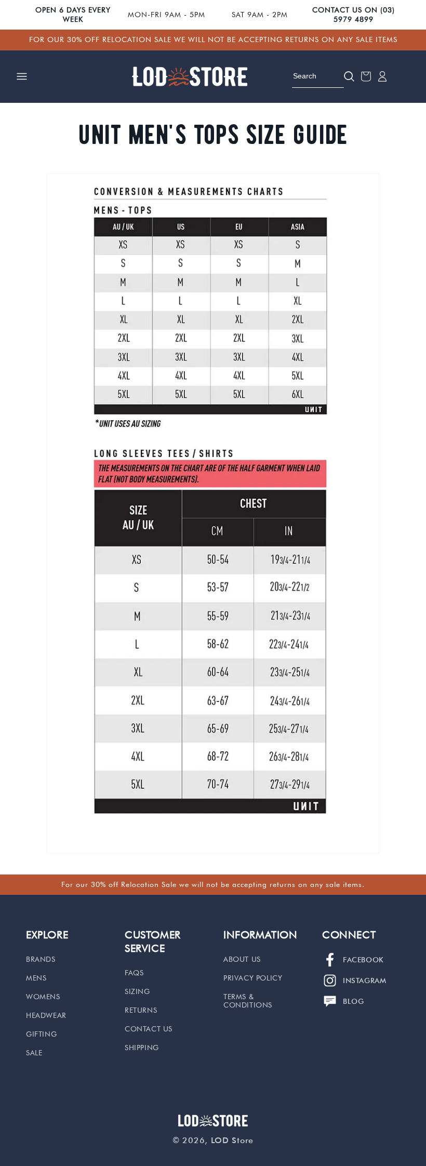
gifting (41, 1034)
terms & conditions (247, 1000)
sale (34, 1053)
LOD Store (232, 1140)
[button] (21, 76)
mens (36, 978)
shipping (142, 1047)
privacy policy (252, 978)
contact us (148, 1029)
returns (141, 1010)
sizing (137, 991)
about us (242, 959)
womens (43, 996)
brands (41, 959)
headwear (46, 1015)
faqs (134, 973)
